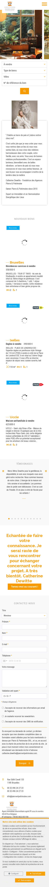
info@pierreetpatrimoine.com (19, 796)
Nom (4, 633)
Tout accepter (26, 880)
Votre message (8, 667)
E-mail (5, 644)
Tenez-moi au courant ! (24, 586)
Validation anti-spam (11, 691)
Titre (4, 610)
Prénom (6, 621)
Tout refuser (36, 874)
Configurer (15, 874)
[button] (24, 64)
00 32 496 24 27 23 (15, 788)
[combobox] (5, 660)
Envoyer (23, 763)
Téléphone (7, 655)
